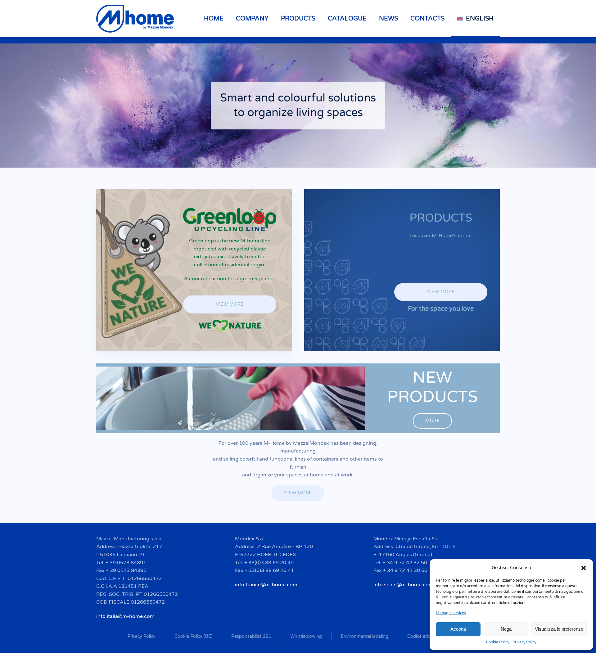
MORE (432, 420)
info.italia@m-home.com (125, 616)
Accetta (458, 629)
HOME (214, 18)
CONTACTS (427, 18)
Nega (506, 629)
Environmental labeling (364, 636)
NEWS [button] (388, 18)
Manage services (451, 613)
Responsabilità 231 (251, 636)
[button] (583, 568)
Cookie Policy (497, 642)
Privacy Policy (524, 642)
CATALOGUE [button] (347, 18)
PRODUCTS (298, 18)
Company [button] (252, 18)
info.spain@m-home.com (403, 585)
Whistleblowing (306, 636)
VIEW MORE (230, 304)
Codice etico (420, 636)
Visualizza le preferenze (559, 629)
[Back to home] (136, 18)
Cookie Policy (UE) (193, 636)
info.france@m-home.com (266, 585)
